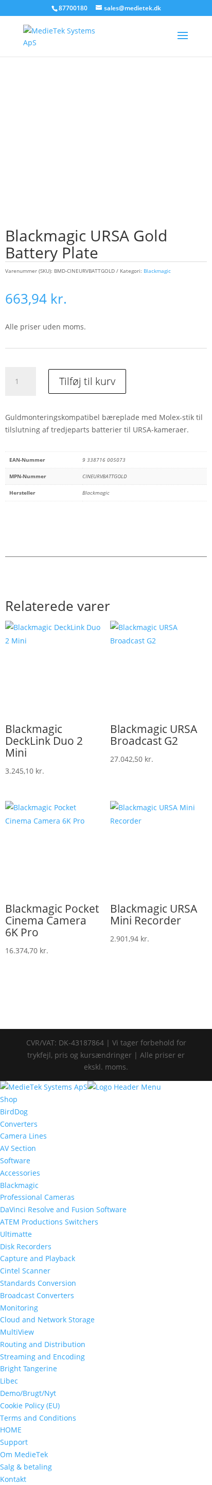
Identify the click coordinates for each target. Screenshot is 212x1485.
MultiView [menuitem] (17, 1332)
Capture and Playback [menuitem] (37, 1258)
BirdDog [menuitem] (14, 1111)
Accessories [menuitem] (20, 1173)
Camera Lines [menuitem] (23, 1136)
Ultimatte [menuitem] (16, 1234)
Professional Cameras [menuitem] (37, 1197)
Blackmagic (157, 270)
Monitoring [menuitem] (19, 1308)
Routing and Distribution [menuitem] (42, 1344)
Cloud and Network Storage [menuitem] (47, 1319)
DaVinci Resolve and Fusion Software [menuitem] (63, 1209)
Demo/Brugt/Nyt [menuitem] (28, 1393)
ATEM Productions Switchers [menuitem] (49, 1222)
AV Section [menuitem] (18, 1148)
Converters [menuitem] (19, 1124)
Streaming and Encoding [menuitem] (42, 1356)
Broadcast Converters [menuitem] (37, 1295)
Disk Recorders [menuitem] (25, 1246)
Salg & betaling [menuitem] (26, 1467)
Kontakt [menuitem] (13, 1479)
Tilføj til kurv (87, 381)
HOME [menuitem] (11, 1430)
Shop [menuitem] (8, 1099)
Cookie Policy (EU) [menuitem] (30, 1405)
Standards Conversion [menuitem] (38, 1283)
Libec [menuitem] (9, 1381)
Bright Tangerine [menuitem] (28, 1368)
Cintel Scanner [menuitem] (25, 1271)
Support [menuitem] (14, 1442)
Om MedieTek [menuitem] (24, 1454)
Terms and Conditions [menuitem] (38, 1418)
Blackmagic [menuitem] (19, 1185)
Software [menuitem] (15, 1160)
